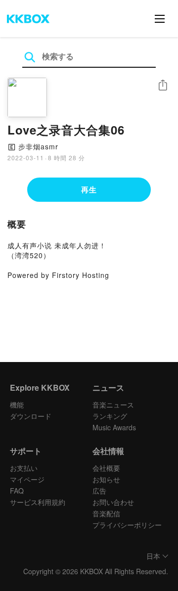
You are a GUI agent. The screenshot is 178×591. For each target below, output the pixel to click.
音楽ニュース (113, 404)
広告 (99, 491)
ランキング (109, 416)
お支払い (24, 468)
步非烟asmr (38, 146)
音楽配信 (106, 513)
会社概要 (106, 468)
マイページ (27, 479)
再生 (89, 189)
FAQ (17, 491)
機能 (17, 404)
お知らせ (106, 479)
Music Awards (114, 427)
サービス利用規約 (37, 502)
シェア (163, 85)
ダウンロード (30, 416)
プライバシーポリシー (127, 525)
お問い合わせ (113, 502)
